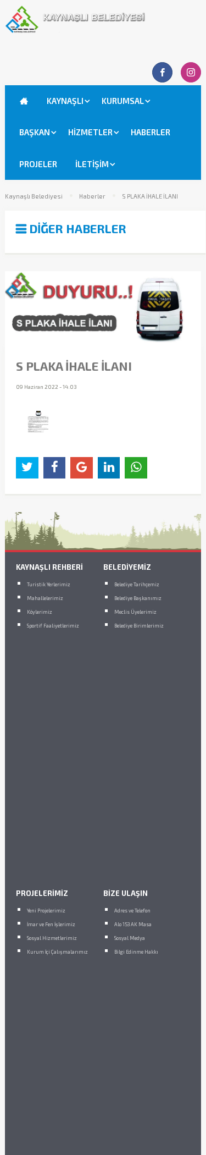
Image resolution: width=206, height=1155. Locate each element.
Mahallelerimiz (45, 598)
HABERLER (150, 132)
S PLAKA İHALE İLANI (150, 196)
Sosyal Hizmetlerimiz (52, 938)
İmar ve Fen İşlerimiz (51, 924)
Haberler (92, 196)
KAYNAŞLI (65, 101)
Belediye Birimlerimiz (139, 626)
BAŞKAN (34, 132)
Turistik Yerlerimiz (48, 584)
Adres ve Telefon (132, 911)
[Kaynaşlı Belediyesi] (103, 30)
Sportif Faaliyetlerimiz (53, 626)
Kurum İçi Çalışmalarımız (57, 952)
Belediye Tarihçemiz (136, 584)
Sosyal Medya (129, 938)
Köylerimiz (39, 612)
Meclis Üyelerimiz (135, 612)
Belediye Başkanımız (138, 598)
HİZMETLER (90, 132)
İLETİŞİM (92, 164)
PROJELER (38, 164)
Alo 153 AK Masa (133, 924)
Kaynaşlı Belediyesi (34, 196)
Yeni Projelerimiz (46, 911)
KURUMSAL (123, 101)
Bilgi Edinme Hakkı (136, 952)
